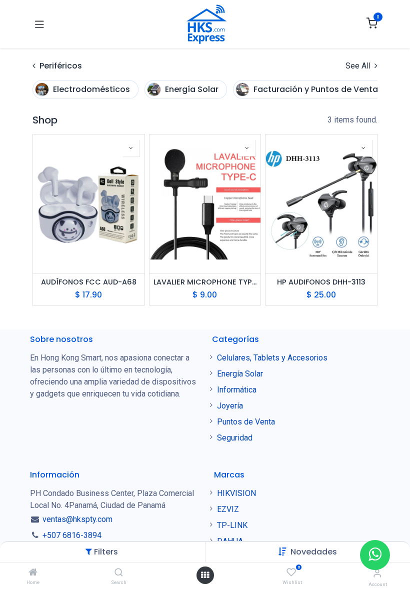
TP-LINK (232, 525)
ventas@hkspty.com (77, 519)
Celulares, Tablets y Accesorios (273, 357)
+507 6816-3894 (72, 535)
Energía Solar (240, 373)
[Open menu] (205, 575)
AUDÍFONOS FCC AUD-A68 (88, 282)
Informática (236, 389)
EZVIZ (228, 509)
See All (359, 65)
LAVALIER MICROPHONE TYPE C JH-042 (205, 282)
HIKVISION (236, 493)
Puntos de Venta (246, 421)
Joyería (230, 405)
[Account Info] (377, 573)
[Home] (33, 573)
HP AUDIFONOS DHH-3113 (321, 282)
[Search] (119, 573)
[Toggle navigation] (39, 24)
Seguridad (234, 437)
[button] (313, 552)
